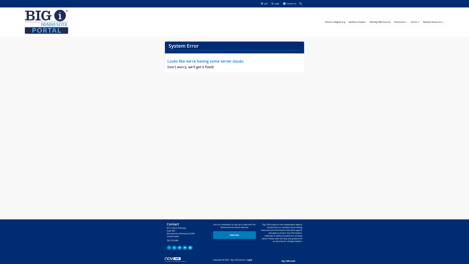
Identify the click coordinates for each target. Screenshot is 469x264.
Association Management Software (176, 261)
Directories (399, 22)
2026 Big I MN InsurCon (380, 22)
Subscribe (234, 235)
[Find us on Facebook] (169, 247)
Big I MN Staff (288, 261)
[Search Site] (300, 3)
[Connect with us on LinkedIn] (174, 247)
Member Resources (432, 22)
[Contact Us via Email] (190, 247)
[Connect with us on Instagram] (179, 247)
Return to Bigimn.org (335, 22)
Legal (249, 259)
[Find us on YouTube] (184, 247)
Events (414, 22)
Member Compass (357, 22)
